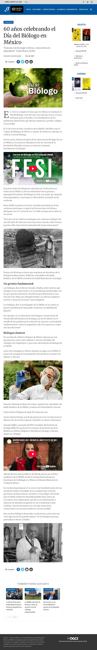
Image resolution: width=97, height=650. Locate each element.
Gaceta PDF (80, 51)
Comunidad (8, 22)
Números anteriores (78, 57)
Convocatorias (48, 9)
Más (26, 2)
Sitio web (79, 98)
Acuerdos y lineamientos (67, 9)
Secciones (37, 9)
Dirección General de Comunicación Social (73, 641)
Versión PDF (80, 93)
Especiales (83, 9)
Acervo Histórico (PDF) (81, 64)
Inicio (28, 9)
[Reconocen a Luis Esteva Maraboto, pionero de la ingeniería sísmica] (51, 594)
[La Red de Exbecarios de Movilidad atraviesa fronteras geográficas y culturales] (14, 594)
